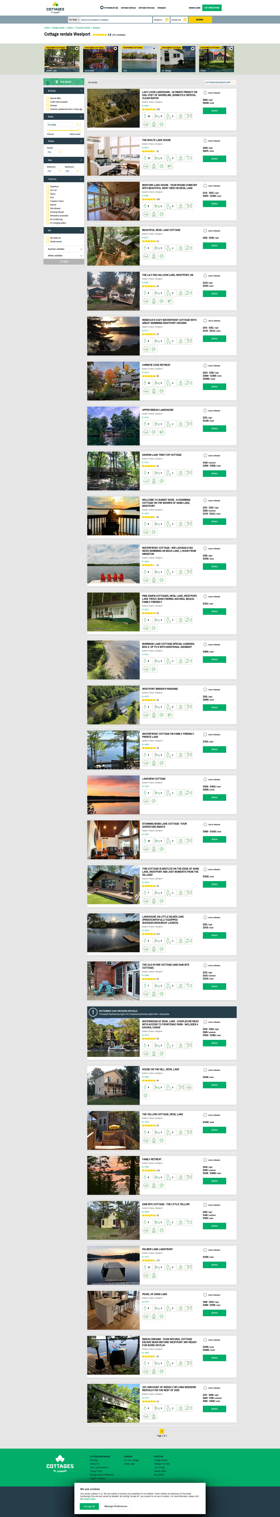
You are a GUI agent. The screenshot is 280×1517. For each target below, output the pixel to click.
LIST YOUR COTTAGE (211, 8)
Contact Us (94, 1463)
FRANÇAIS (162, 8)
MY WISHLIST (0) (111, 8)
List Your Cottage (131, 1460)
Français (101, 1478)
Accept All (89, 1506)
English (93, 1478)
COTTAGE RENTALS (128, 8)
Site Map (94, 1460)
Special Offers (160, 1471)
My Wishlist (159, 1474)
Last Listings (159, 1467)
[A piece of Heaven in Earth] (139, 62)
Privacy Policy (96, 1471)
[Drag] (48, 130)
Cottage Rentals (161, 1460)
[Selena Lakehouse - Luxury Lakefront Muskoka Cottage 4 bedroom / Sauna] (100, 62)
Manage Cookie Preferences (102, 1474)
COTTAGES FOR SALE (147, 8)
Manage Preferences (116, 1506)
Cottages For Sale (161, 1463)
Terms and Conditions (99, 1467)
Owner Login (129, 1463)
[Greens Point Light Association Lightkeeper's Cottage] (177, 62)
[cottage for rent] (55, 12)
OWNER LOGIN (194, 8)
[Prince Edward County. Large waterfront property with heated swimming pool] (216, 62)
